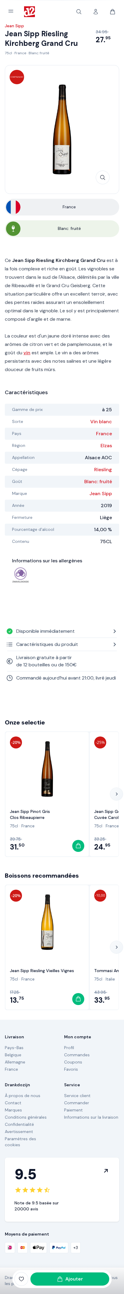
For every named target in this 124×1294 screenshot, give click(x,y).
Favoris (71, 1069)
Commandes (77, 1055)
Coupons (73, 1062)
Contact (13, 1102)
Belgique (13, 1055)
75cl (8, 53)
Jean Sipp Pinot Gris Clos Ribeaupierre (30, 814)
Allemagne (15, 1062)
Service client (77, 1095)
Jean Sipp (100, 493)
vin (26, 353)
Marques (13, 1110)
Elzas (106, 445)
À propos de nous (22, 1095)
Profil (69, 1047)
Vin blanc (101, 421)
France (20, 53)
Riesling (103, 469)
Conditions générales (26, 1117)
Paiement (73, 1110)
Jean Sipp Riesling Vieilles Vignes (42, 970)
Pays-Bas (14, 1047)
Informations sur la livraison (91, 1117)
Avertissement (19, 1131)
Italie (110, 979)
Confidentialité (19, 1124)
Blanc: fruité (39, 53)
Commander (76, 1102)
